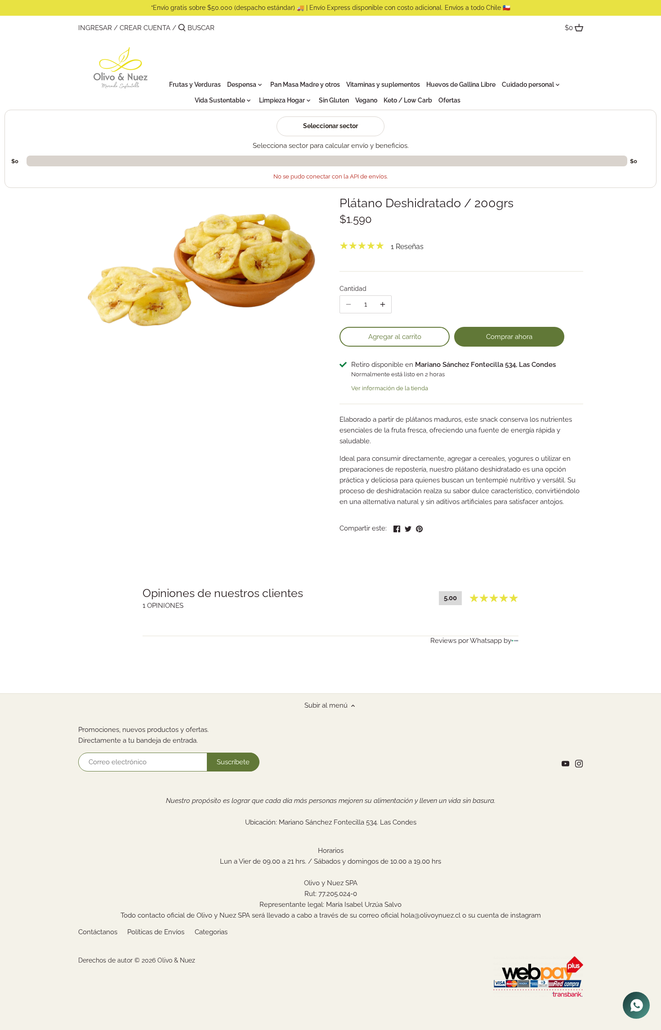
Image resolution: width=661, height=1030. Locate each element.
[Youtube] (565, 763)
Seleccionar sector (330, 125)
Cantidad (352, 288)
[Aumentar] (382, 304)
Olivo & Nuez (176, 960)
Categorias (211, 932)
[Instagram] (579, 763)
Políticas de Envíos (155, 932)
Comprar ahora (509, 337)
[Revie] (514, 640)
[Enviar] (182, 28)
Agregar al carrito (394, 337)
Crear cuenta (145, 28)
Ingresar (95, 28)
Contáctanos (97, 932)
